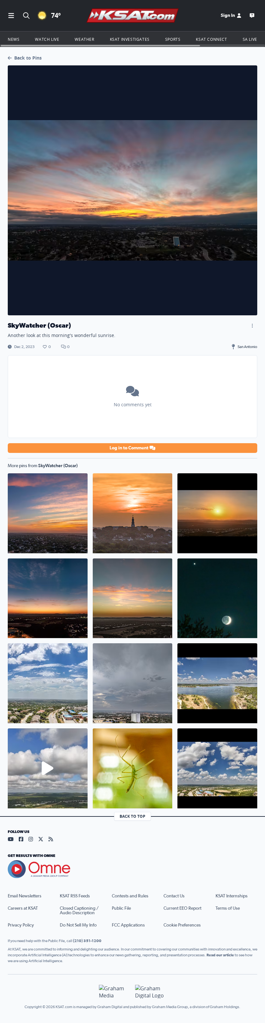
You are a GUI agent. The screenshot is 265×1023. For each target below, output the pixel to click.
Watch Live (47, 39)
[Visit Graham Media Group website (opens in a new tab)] (114, 992)
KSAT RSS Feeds (75, 896)
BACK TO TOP (132, 816)
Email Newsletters (24, 896)
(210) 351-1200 (87, 941)
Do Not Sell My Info (78, 925)
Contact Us (174, 896)
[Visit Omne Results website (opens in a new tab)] (132, 869)
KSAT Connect (211, 39)
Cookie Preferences (182, 925)
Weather (84, 39)
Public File (121, 908)
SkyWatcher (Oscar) (58, 466)
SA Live (250, 39)
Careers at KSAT (23, 908)
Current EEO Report (182, 908)
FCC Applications (128, 925)
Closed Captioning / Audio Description (79, 910)
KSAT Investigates (130, 39)
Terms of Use (228, 908)
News (13, 39)
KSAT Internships (232, 896)
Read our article (220, 955)
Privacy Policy (21, 925)
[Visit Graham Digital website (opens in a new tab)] (150, 992)
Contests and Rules (130, 896)
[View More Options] (252, 325)
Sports (173, 39)
